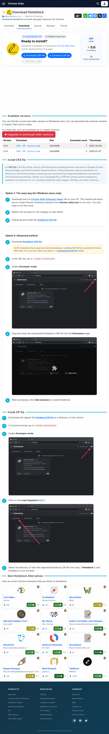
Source (38, 25)
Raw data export (15, 719)
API (9, 710)
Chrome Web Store (66, 46)
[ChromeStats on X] (86, 720)
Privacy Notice (78, 715)
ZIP (24, 145)
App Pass (12, 694)
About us (76, 694)
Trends (63, 25)
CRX (18, 145)
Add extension (46, 715)
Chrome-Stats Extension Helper (47, 199)
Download (24, 25)
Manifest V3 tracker (48, 706)
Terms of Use (77, 710)
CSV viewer (45, 710)
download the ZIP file (67, 251)
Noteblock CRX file (46, 220)
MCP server (13, 715)
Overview (9, 25)
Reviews (51, 25)
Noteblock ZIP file (44, 417)
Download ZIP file (60, 55)
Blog (74, 702)
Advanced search (47, 698)
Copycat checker (47, 702)
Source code (33, 145)
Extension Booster (16, 706)
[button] (3, 3)
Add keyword (45, 719)
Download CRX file (35, 55)
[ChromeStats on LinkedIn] (74, 720)
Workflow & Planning (34, 16)
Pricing (43, 694)
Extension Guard (15, 702)
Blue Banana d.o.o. (13, 16)
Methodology (77, 698)
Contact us (76, 706)
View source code (33, 61)
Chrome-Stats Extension (18, 698)
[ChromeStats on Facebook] (80, 720)
